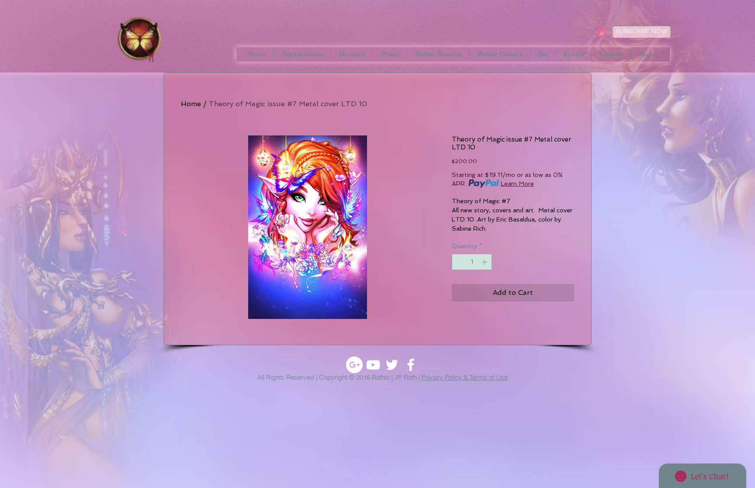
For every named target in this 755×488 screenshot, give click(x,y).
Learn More (517, 183)
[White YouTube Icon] (373, 364)
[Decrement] (458, 262)
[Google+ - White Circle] (354, 364)
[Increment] (485, 262)
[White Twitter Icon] (392, 364)
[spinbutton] (472, 262)
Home (191, 104)
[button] (601, 31)
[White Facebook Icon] (410, 364)
